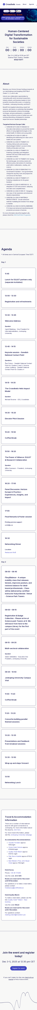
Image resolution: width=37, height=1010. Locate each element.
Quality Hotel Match (15, 852)
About (24, 4)
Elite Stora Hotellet (15, 856)
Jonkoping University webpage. (21, 835)
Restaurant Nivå (10, 552)
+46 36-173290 (15, 873)
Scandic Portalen (14, 843)
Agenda (31, 4)
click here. (17, 830)
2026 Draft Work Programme (22, 215)
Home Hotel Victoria (15, 847)
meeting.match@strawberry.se (15, 915)
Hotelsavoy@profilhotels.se (14, 888)
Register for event (18, 968)
